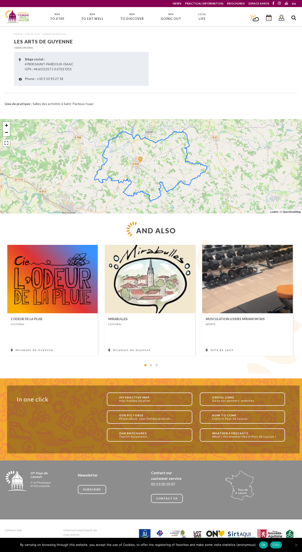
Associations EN (54, 34)
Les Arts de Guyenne (17, 17)
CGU (276, 545)
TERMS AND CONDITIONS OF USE (80, 530)
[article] (52, 300)
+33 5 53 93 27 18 (50, 79)
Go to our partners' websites (233, 399)
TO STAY (57, 17)
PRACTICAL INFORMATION (204, 3)
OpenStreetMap (292, 211)
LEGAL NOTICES (71, 535)
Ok (263, 545)
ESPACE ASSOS (258, 3)
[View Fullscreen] (6, 142)
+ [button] (6, 125)
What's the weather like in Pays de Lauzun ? (244, 434)
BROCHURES (236, 3)
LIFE (202, 17)
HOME (18, 34)
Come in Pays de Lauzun (230, 417)
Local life (32, 34)
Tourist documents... (134, 434)
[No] (296, 545)
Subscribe (92, 489)
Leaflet (274, 211)
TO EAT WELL (92, 17)
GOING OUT (171, 17)
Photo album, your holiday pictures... (146, 417)
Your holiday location (134, 399)
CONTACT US (167, 498)
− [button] (6, 132)
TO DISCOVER (132, 17)
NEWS (177, 3)
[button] (145, 365)
